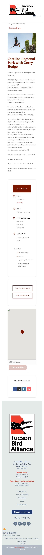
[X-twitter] (20, 524)
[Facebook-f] (15, 524)
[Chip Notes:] (4, 529)
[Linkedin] (24, 389)
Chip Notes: (10, 532)
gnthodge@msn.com (26, 260)
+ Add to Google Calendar (22, 288)
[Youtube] (29, 524)
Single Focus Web (19, 547)
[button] (37, 16)
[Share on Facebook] (15, 389)
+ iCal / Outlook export (22, 295)
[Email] (29, 389)
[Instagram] (24, 524)
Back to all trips (15, 28)
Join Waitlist (22, 189)
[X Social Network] (19, 389)
